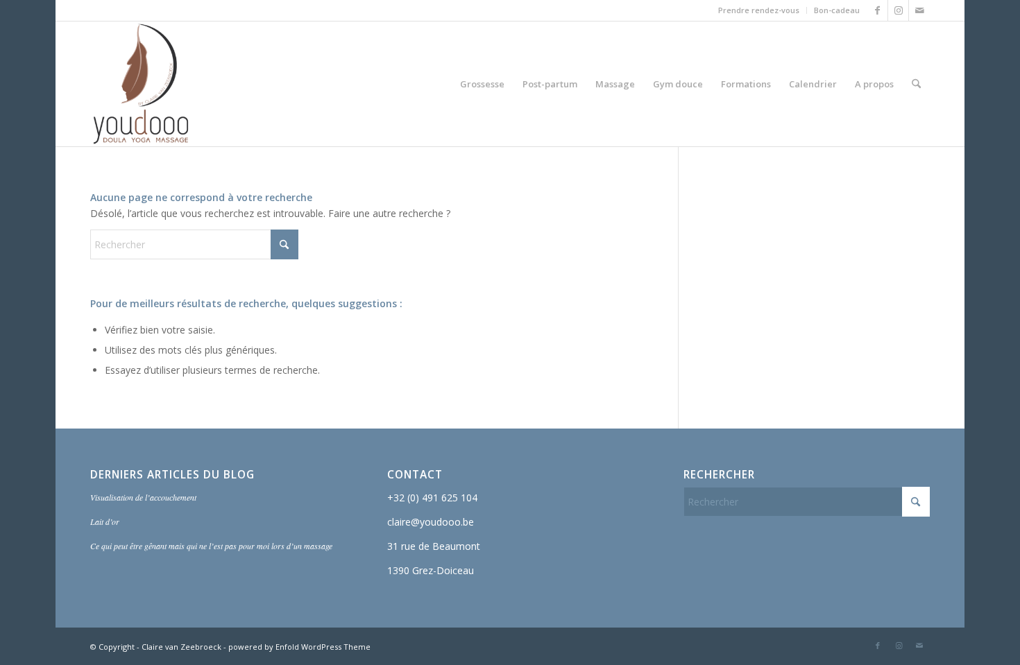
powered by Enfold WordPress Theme (299, 646)
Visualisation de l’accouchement (143, 497)
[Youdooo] (141, 83)
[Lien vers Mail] (919, 10)
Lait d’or (104, 521)
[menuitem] (759, 10)
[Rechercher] (916, 83)
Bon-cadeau (837, 10)
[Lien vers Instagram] (898, 10)
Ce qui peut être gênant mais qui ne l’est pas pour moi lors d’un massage (211, 545)
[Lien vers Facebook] (877, 10)
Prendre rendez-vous (758, 10)
